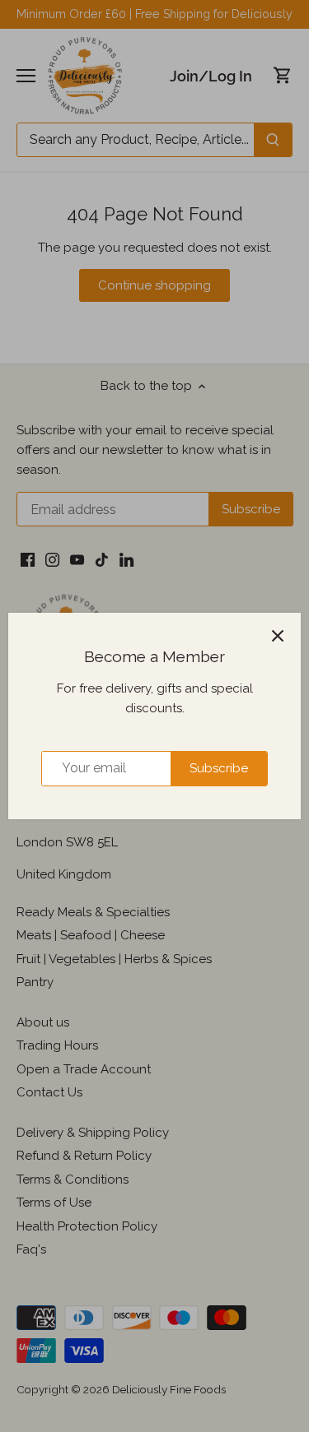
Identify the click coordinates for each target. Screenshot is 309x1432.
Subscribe (219, 768)
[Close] (278, 636)
